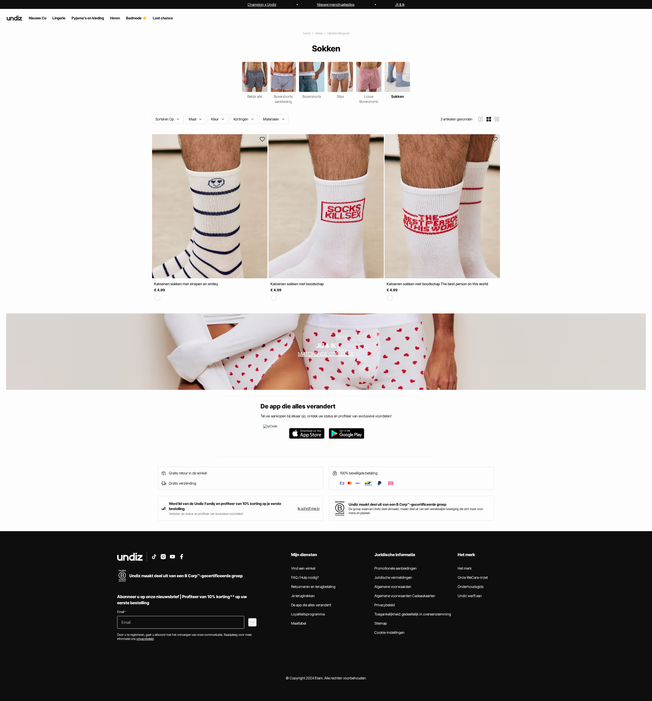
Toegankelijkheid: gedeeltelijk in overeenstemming (412, 614)
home (306, 33)
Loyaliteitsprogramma (308, 614)
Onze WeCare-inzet (473, 577)
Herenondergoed (338, 33)
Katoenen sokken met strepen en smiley (186, 284)
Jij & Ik (400, 4)
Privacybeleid (384, 605)
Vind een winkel (303, 568)
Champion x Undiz (262, 4)
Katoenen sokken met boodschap (297, 284)
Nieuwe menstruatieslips (336, 4)
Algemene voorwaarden (392, 586)
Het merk (465, 568)
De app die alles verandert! (311, 605)
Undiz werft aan (470, 596)
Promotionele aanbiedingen (395, 568)
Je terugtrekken (303, 596)
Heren (319, 33)
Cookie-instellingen (389, 632)
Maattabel (298, 623)
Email (121, 612)
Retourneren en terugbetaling (313, 586)
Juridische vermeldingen (393, 577)
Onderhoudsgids (471, 586)
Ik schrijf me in (309, 508)
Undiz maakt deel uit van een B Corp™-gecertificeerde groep (397, 504)
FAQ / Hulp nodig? (305, 577)
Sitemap (380, 623)
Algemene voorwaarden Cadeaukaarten (404, 596)
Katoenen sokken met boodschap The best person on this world (437, 284)
